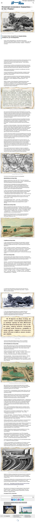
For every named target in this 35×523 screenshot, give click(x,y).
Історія (13, 502)
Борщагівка (25, 502)
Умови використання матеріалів (18, 515)
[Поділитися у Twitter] (14, 499)
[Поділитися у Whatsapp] (23, 499)
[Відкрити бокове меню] (2, 3)
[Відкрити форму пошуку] (33, 3)
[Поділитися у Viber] (18, 499)
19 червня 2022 (4, 10)
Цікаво (17, 502)
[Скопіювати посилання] (33, 497)
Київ (20, 502)
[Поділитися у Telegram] (16, 499)
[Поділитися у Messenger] (21, 499)
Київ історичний (7, 502)
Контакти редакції (27, 515)
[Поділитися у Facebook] (12, 499)
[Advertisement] (17, 52)
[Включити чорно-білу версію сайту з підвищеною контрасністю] (28, 0)
